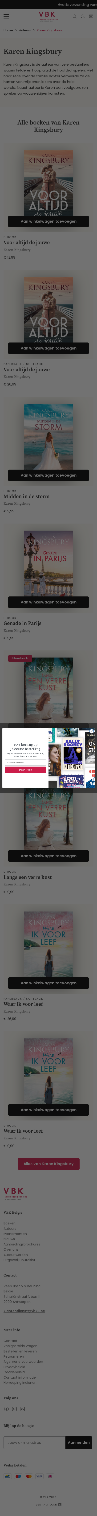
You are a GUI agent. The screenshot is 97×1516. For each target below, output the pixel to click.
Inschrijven (25, 769)
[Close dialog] (91, 731)
